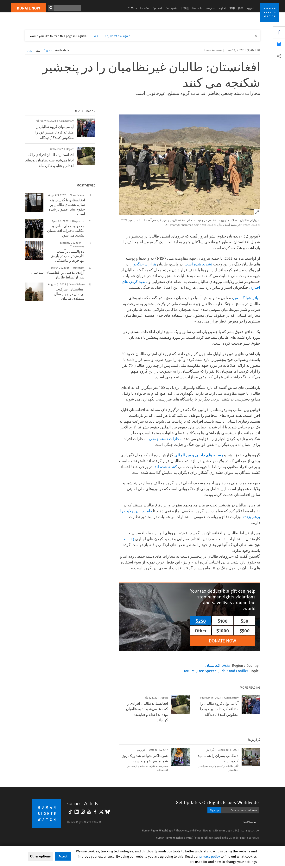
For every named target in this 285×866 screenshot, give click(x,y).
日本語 (185, 8)
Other (200, 630)
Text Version (250, 822)
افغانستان (212, 665)
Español (144, 8)
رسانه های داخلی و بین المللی (199, 455)
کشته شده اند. (165, 466)
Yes (96, 36)
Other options (40, 856)
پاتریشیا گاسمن (246, 297)
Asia (226, 665)
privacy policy (209, 856)
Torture (189, 670)
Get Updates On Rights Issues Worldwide (217, 802)
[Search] (51, 8)
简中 (241, 8)
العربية (250, 8)
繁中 (232, 8)
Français (210, 8)
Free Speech (207, 670)
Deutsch (197, 8)
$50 (244, 620)
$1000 (222, 630)
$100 (223, 620)
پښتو (29, 50)
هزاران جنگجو (145, 264)
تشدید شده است (198, 264)
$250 (200, 620)
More (131, 8)
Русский (157, 8)
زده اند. (128, 538)
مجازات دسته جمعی (165, 438)
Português (172, 8)
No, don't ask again (117, 36)
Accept (63, 856)
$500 (244, 630)
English (222, 8)
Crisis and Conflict (233, 670)
